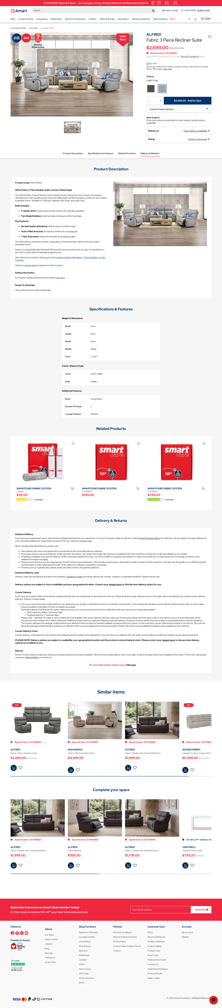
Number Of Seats (73, 406)
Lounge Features (73, 414)
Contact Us (50, 957)
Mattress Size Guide (157, 959)
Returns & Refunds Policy (125, 937)
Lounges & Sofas (87, 937)
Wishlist (185, 937)
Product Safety (155, 946)
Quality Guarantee (156, 941)
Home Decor (85, 969)
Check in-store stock (197, 139)
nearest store (30, 265)
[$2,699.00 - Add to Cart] (13, 768)
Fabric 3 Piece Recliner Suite (24, 753)
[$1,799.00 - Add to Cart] (128, 865)
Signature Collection (88, 932)
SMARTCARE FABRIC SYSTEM (34, 488)
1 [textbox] (148, 100)
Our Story (49, 934)
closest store (115, 584)
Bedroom (83, 950)
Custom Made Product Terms (127, 946)
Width (68, 326)
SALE (81, 982)
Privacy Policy (119, 941)
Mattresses (84, 955)
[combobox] (94, 10)
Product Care (154, 950)
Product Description (73, 153)
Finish (68, 374)
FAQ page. (131, 665)
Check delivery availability (195, 130)
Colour (150, 76)
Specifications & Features (100, 153)
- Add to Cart (187, 100)
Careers (48, 944)
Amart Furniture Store (149, 538)
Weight (68, 349)
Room (68, 399)
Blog (47, 948)
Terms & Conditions (190, 56)
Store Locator (51, 939)
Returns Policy (32, 657)
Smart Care (153, 955)
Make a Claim (154, 978)
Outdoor (83, 959)
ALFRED (15, 749)
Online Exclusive (86, 978)
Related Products (127, 153)
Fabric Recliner (75, 850)
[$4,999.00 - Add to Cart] (71, 770)
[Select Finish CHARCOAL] (150, 88)
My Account (187, 932)
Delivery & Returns (150, 153)
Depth (68, 341)
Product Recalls (155, 973)
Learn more (167, 69)
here (45, 257)
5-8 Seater (153, 491)
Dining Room (85, 946)
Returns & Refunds (156, 937)
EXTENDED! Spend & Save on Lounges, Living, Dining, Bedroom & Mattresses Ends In (111, 2)
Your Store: (197, 10)
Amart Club (50, 962)
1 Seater (20, 491)
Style (67, 381)
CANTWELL (189, 847)
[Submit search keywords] (153, 10)
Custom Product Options (161, 109)
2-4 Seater (87, 491)
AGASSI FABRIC (191, 749)
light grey (152, 80)
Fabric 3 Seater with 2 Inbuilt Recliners (142, 753)
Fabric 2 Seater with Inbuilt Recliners (142, 850)
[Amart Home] (19, 11)
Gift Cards (83, 973)
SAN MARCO (75, 749)
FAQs (150, 932)
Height (68, 333)
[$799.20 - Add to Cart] (185, 865)
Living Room (85, 941)
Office (82, 964)
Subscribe (200, 909)
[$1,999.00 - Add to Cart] (128, 768)
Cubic (68, 356)
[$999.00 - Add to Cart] (71, 865)
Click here (60, 277)
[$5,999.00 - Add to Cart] (185, 770)
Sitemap (49, 953)
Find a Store (172, 10)
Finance (117, 950)
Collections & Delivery (158, 969)
